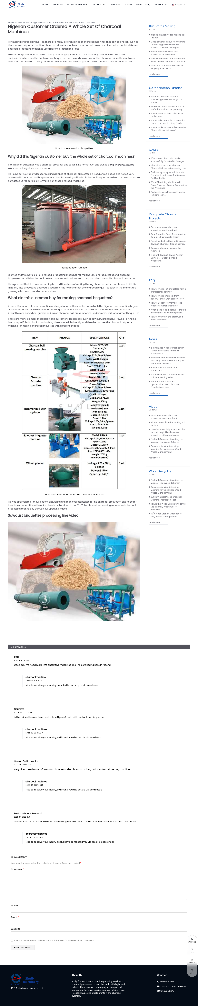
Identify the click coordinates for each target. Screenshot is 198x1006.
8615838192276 (166, 981)
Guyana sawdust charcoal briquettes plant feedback (164, 228)
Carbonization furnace (165, 88)
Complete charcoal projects (163, 216)
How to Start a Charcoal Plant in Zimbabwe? (167, 115)
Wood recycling (160, 471)
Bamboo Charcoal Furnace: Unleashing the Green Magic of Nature (166, 99)
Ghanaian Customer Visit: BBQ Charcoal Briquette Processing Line (168, 167)
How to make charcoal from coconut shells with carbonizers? (167, 297)
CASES (128, 4)
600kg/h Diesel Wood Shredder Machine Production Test (166, 498)
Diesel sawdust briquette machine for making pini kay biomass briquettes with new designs (168, 44)
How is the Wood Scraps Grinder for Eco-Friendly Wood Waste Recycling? (168, 506)
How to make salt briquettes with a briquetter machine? (168, 290)
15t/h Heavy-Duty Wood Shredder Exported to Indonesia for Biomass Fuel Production (168, 175)
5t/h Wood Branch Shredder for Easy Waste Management (166, 515)
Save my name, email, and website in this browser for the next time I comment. (54, 940)
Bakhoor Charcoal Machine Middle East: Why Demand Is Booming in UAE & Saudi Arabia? (168, 360)
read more (154, 74)
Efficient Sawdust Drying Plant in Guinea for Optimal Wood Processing (167, 258)
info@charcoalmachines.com (173, 986)
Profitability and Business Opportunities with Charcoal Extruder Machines (165, 384)
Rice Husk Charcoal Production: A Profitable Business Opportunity (167, 108)
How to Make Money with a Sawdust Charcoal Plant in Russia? (169, 129)
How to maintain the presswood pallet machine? (167, 318)
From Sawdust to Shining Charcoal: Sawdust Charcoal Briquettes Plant (168, 242)
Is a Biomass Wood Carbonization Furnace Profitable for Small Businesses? (167, 350)
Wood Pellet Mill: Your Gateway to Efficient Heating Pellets (167, 376)
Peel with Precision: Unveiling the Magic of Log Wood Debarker (167, 441)
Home (45, 4)
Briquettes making (162, 26)
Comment (17, 869)
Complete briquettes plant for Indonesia (166, 249)
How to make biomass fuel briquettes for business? (164, 53)
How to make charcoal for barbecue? (164, 369)
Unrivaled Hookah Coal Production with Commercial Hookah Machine (168, 60)
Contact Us (160, 4)
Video (114, 4)
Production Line (76, 4)
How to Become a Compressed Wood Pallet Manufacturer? (166, 304)
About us (58, 4)
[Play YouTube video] (74, 571)
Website (15, 929)
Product (97, 4)
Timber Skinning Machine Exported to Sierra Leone (168, 193)
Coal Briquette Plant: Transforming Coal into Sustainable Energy (168, 235)
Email (15, 917)
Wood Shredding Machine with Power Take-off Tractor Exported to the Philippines (169, 185)
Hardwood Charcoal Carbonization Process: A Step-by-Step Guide (168, 122)
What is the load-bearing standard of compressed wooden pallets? (168, 311)
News (139, 4)
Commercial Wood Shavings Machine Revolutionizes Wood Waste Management (166, 449)
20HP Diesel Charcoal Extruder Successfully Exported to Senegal (167, 160)
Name (15, 905)
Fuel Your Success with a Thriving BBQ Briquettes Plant (167, 67)
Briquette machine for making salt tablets (168, 36)
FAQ (147, 4)
